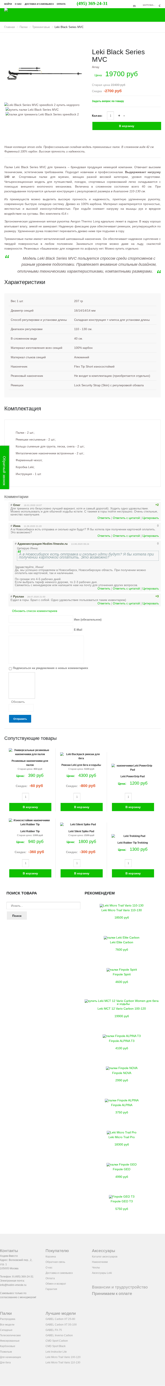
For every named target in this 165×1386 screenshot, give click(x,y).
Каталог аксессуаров (104, 1256)
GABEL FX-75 (54, 1330)
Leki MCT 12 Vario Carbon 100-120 (122, 1008)
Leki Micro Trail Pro (121, 1137)
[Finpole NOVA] (122, 1068)
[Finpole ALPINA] (122, 1100)
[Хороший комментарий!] (142, 504)
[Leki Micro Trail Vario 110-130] (122, 905)
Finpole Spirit (122, 974)
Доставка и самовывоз (39, 4)
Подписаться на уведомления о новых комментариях (50, 667)
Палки (24, 27)
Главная (9, 27)
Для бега (5, 1362)
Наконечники (100, 1261)
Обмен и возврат (56, 1283)
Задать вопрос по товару (108, 101)
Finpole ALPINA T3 (121, 1041)
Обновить (18, 701)
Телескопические (10, 1335)
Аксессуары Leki (102, 1272)
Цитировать (150, 518)
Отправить (20, 718)
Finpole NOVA (121, 1073)
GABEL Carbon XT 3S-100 (61, 1324)
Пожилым (6, 1351)
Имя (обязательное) (87, 619)
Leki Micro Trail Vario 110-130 (121, 910)
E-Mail (78, 629)
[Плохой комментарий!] (146, 504)
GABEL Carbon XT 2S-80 (60, 1319)
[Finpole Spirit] (122, 969)
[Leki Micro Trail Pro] (121, 1132)
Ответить (104, 518)
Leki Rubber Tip (30, 831)
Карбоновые (7, 1346)
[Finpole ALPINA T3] (122, 1036)
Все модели (7, 1324)
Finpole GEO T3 (122, 1201)
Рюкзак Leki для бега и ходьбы (81, 765)
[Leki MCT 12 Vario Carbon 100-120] (122, 1004)
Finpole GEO (121, 1169)
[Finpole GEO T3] (121, 1196)
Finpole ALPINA (121, 1105)
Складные (6, 1330)
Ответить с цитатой (126, 518)
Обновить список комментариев (34, 611)
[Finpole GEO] (122, 1164)
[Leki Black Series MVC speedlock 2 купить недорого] (43, 73)
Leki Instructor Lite (56, 1351)
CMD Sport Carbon (57, 1340)
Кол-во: (97, 115)
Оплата (61, 4)
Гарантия (51, 1289)
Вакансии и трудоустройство (120, 1287)
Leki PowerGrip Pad (133, 776)
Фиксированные (10, 1340)
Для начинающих (10, 1357)
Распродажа (7, 1319)
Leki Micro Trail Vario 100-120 (63, 1357)
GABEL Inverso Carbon (59, 1335)
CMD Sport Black (56, 1346)
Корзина (51, 1256)
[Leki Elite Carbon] (121, 937)
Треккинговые (41, 27)
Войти (8, 4)
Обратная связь (55, 1261)
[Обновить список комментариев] (32, 497)
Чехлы (96, 1267)
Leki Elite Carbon (121, 942)
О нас (18, 4)
